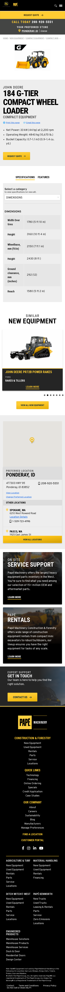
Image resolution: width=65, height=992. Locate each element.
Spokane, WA (18, 510)
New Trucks (39, 899)
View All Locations (32, 539)
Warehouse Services (17, 947)
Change (44, 31)
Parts (32, 755)
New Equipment (17, 38)
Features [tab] (43, 177)
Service (32, 759)
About (32, 807)
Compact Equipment (35, 38)
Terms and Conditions (29, 986)
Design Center (14, 959)
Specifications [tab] (25, 177)
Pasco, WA (16, 531)
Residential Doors (15, 955)
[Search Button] (55, 6)
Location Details (19, 517)
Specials (32, 787)
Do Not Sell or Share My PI (19, 988)
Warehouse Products (17, 943)
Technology (32, 775)
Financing (32, 779)
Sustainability (32, 815)
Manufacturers (32, 823)
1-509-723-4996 (21, 521)
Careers (32, 811)
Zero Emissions (41, 919)
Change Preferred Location (19, 497)
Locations (32, 763)
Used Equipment (32, 747)
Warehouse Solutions (17, 939)
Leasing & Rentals (43, 907)
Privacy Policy (49, 986)
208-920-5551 (42, 22)
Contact (10, 986)
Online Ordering (32, 783)
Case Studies (32, 795)
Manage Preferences (32, 827)
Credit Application (32, 791)
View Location (12, 493)
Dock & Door (13, 951)
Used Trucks (40, 903)
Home (5, 38)
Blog (32, 819)
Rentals (32, 751)
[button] (32, 15)
